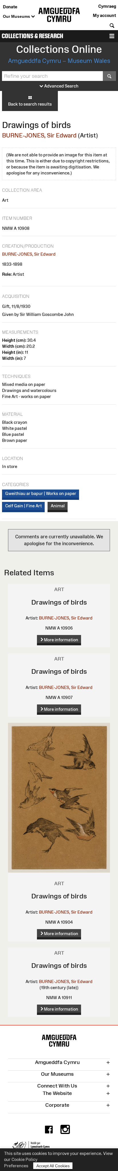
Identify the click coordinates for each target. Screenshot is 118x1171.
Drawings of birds (59, 602)
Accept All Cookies (53, 1166)
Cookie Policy (24, 1159)
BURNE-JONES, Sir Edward (39, 135)
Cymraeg (107, 6)
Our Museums (17, 16)
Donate (10, 6)
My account (104, 15)
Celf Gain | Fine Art (23, 505)
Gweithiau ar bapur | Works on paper (40, 493)
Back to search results (30, 104)
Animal (58, 505)
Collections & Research (32, 36)
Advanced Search (60, 85)
